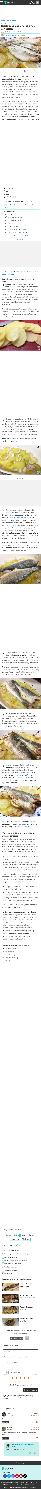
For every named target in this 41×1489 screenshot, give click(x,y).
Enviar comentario (30, 1390)
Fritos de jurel (8, 1273)
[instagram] (13, 1476)
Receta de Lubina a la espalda (28, 1308)
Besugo (8, 1235)
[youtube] (17, 1476)
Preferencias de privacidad (28, 1485)
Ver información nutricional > (20, 235)
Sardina (16, 1235)
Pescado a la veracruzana (12, 1263)
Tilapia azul (26, 1239)
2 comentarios (27, 32)
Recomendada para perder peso (15, 204)
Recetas (3, 20)
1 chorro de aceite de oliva (17, 229)
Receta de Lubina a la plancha (28, 1320)
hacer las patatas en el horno (19, 517)
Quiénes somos (25, 1482)
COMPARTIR (32, 4)
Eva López (9, 35)
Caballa (23, 1235)
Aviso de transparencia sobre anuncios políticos (15, 1487)
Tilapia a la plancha (10, 1270)
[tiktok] (25, 1476)
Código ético (33, 1487)
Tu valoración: (20, 1381)
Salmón (31, 1235)
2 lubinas (11, 214)
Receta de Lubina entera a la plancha (29, 1285)
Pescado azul (15, 1239)
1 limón (10, 223)
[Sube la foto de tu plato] (27, 1338)
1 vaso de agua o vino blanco (18, 232)
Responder (5, 1422)
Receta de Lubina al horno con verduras (27, 1296)
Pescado (8, 20)
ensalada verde (23, 777)
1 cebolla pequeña (14, 220)
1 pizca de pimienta (14, 226)
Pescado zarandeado (11, 1257)
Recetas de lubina (23, 826)
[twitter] (9, 1476)
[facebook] (5, 1476)
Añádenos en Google (32, 71)
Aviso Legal (34, 1482)
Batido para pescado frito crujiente (15, 1260)
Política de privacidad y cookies (11, 1485)
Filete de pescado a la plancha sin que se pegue (19, 1254)
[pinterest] (21, 1476)
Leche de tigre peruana (11, 1250)
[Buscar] (38, 2)
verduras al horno (8, 780)
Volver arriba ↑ (20, 1463)
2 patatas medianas (15, 217)
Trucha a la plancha (10, 1267)
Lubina (14, 20)
